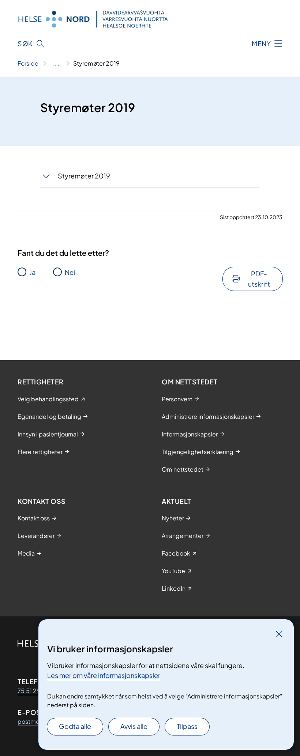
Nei (70, 272)
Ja (32, 272)
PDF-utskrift (259, 278)
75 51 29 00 (34, 690)
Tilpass (187, 726)
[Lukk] (279, 634)
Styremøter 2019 (84, 176)
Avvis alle (133, 726)
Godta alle (75, 726)
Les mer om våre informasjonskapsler (103, 675)
